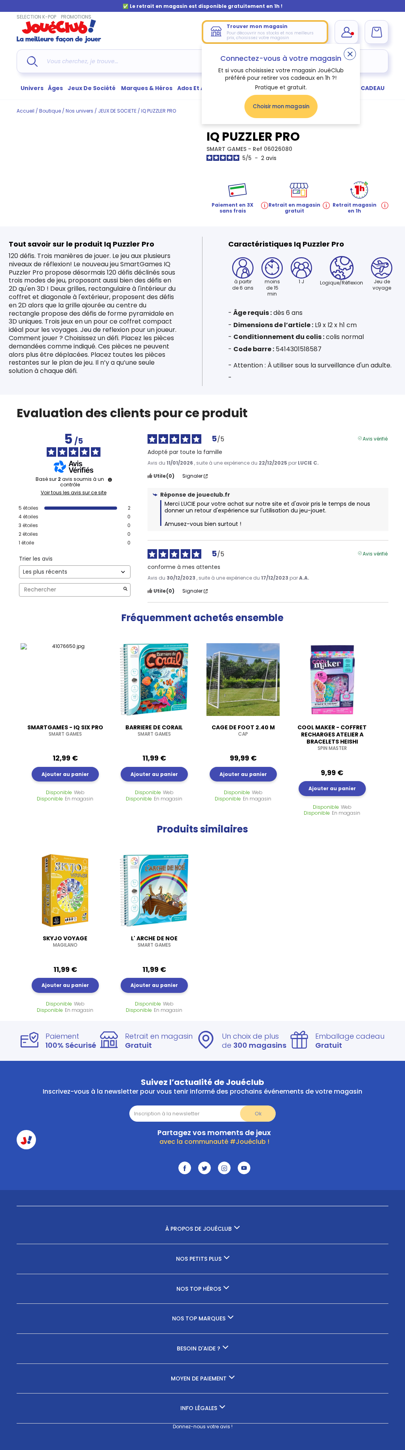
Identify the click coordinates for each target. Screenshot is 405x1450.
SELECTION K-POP (36, 16)
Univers (32, 88)
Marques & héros (146, 88)
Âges (55, 88)
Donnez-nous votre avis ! (203, 1426)
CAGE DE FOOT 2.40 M (243, 730)
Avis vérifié (375, 438)
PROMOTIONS (76, 16)
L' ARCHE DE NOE (154, 941)
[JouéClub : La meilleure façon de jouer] (59, 41)
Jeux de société (92, 88)
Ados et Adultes (200, 88)
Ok (258, 1113)
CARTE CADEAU (362, 88)
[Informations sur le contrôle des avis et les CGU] (110, 479)
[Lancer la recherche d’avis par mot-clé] (125, 590)
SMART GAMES (227, 149)
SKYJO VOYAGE (65, 941)
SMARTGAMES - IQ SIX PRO (65, 730)
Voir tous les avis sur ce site (73, 492)
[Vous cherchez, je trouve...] (32, 61)
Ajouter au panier (65, 774)
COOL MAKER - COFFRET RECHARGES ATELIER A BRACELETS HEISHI (332, 737)
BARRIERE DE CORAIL (154, 730)
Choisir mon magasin (281, 106)
